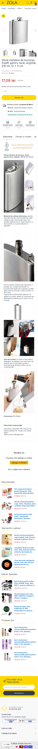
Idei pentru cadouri (11, 528)
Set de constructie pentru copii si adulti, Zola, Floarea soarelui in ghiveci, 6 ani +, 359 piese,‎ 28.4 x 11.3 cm (24, 537)
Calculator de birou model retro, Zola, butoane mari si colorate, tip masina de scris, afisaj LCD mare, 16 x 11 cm (24, 550)
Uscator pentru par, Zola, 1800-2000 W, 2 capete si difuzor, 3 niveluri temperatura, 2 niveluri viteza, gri (24, 596)
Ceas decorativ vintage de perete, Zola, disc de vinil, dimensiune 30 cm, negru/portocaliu (24, 563)
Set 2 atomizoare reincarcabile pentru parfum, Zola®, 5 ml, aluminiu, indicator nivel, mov (25, 642)
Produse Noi (8, 620)
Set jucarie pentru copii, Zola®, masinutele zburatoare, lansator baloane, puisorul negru (23, 516)
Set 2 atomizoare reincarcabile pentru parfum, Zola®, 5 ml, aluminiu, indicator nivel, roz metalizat (25, 655)
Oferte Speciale (9, 574)
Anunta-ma (19, 97)
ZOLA (15, 743)
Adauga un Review (19, 463)
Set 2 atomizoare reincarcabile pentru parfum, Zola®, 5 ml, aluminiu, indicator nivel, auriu (25, 629)
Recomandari (8, 482)
